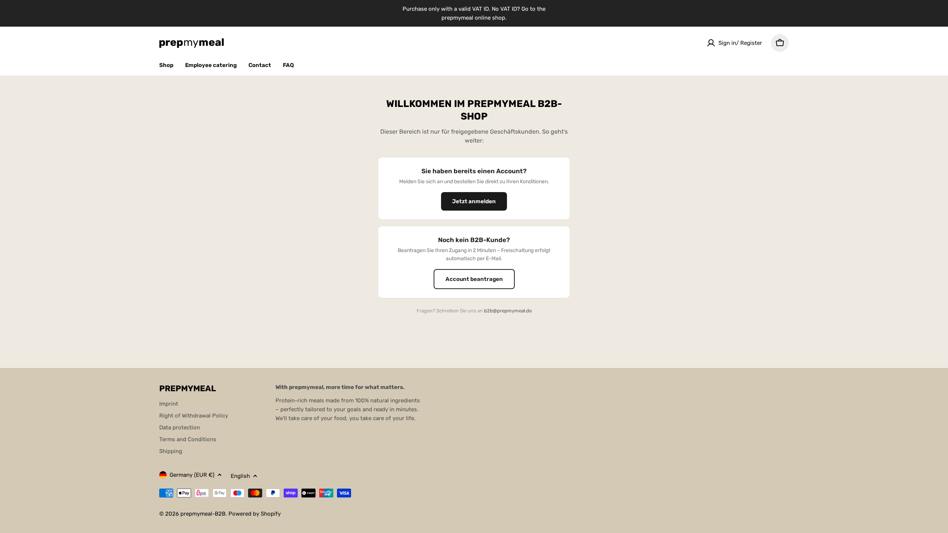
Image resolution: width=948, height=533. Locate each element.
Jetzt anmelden (474, 201)
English (240, 476)
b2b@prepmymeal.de (508, 311)
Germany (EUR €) (192, 475)
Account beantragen (474, 279)
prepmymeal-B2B (203, 513)
